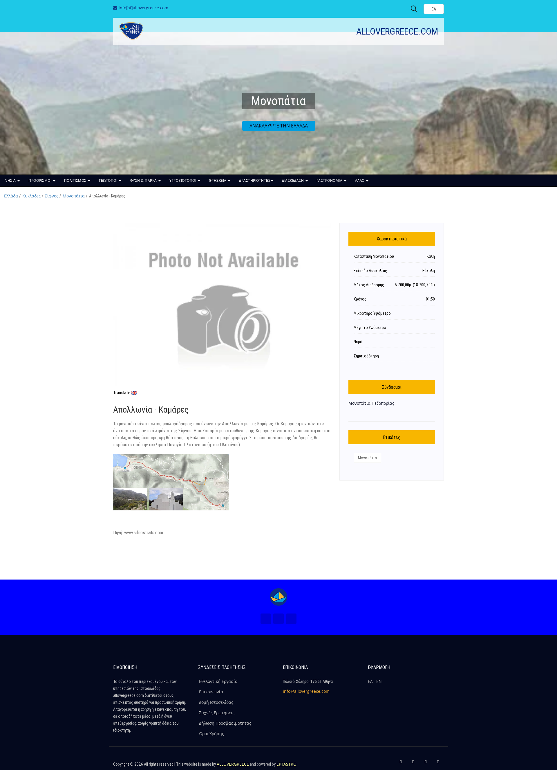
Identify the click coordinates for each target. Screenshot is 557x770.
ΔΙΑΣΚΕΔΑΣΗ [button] (293, 180)
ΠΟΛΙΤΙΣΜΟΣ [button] (76, 180)
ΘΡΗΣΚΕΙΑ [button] (218, 180)
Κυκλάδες (31, 196)
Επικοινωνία (211, 692)
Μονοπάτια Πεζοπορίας (371, 403)
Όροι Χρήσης (211, 733)
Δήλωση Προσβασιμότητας (225, 723)
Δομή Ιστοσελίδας (216, 702)
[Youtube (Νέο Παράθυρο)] (291, 619)
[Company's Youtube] (438, 764)
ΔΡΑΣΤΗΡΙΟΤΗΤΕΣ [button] (254, 180)
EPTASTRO (286, 764)
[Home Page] (278, 597)
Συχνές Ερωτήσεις (216, 712)
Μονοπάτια (74, 196)
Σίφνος (51, 196)
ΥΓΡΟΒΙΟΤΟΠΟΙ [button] (183, 180)
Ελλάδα (11, 196)
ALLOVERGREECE (233, 764)
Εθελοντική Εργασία (218, 681)
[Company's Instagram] (425, 764)
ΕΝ (379, 681)
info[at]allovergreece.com (143, 7)
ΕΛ (370, 681)
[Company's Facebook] (400, 764)
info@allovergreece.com (306, 691)
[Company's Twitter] (413, 764)
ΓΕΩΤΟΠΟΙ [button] (108, 180)
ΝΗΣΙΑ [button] (11, 180)
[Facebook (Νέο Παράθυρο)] (266, 619)
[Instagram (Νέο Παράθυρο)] (278, 619)
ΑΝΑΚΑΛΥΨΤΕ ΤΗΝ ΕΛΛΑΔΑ (278, 126)
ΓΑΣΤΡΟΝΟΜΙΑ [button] (330, 180)
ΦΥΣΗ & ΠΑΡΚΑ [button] (144, 180)
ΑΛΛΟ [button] (360, 180)
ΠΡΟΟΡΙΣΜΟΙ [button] (40, 180)
